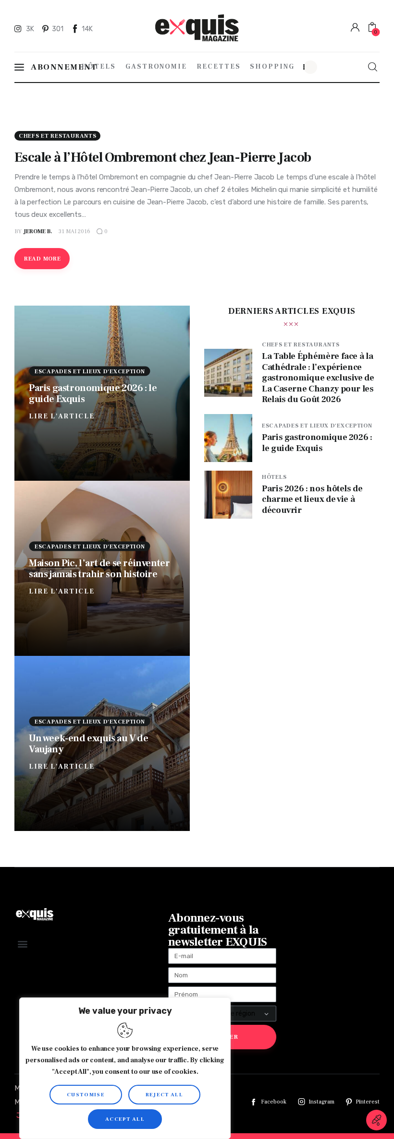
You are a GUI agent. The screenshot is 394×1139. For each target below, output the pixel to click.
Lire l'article (62, 416)
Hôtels (274, 477)
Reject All (164, 1094)
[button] (22, 944)
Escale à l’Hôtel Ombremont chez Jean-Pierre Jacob (162, 157)
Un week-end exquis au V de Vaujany (88, 744)
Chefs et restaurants (57, 136)
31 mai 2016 (74, 231)
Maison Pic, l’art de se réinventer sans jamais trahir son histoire (99, 569)
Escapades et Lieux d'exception (90, 371)
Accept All (125, 1119)
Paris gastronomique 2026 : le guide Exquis (93, 393)
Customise (86, 1094)
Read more (42, 258)
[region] (125, 1068)
